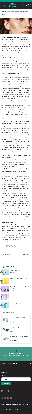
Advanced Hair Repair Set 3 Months (19, 336)
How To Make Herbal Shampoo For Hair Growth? (19, 287)
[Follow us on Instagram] (8, 398)
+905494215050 (16, 355)
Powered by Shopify (5, 410)
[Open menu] (2, 5)
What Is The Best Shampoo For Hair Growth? (18, 279)
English (3, 390)
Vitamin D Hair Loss (15, 270)
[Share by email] (15, 246)
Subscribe (6, 383)
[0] (29, 5)
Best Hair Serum (14, 295)
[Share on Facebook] (7, 246)
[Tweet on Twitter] (12, 246)
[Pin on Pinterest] (9, 246)
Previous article (6, 254)
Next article (26, 254)
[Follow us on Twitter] (5, 398)
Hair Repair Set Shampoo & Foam (18, 317)
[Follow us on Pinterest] (11, 398)
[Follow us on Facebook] (2, 398)
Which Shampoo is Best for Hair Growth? (20, 303)
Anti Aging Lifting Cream (16, 327)
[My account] (26, 5)
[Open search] (23, 5)
